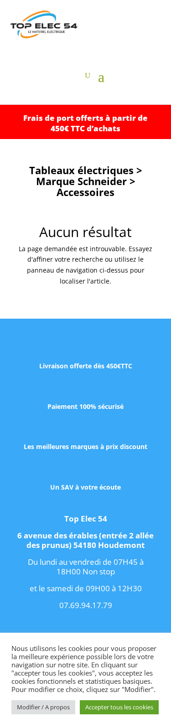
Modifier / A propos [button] (43, 707)
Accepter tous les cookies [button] (119, 707)
